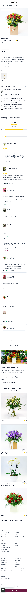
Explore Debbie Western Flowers (8, 382)
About (16, 530)
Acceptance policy (5, 551)
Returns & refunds (5, 532)
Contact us (3, 534)
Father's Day (17, 560)
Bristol (2, 566)
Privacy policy (4, 545)
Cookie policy (4, 543)
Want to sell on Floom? (20, 536)
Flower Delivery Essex (19, 575)
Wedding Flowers (4, 562)
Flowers (3, 42)
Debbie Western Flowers (7, 6)
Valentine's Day (18, 558)
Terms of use (4, 549)
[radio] (5, 47)
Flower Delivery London (20, 568)
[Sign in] (24, 2)
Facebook (17, 543)
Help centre (3, 536)
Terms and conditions (5, 547)
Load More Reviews (14, 345)
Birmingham (17, 564)
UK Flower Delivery (5, 568)
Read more (6, 250)
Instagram (17, 545)
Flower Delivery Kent (19, 570)
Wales (16, 566)
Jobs (16, 534)
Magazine (17, 532)
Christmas (3, 558)
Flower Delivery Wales (5, 572)
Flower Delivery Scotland (6, 570)
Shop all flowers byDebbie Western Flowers (11, 520)
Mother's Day (4, 560)
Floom (3, 5)
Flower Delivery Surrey (19, 572)
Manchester (3, 564)
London (16, 562)
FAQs (2, 530)
